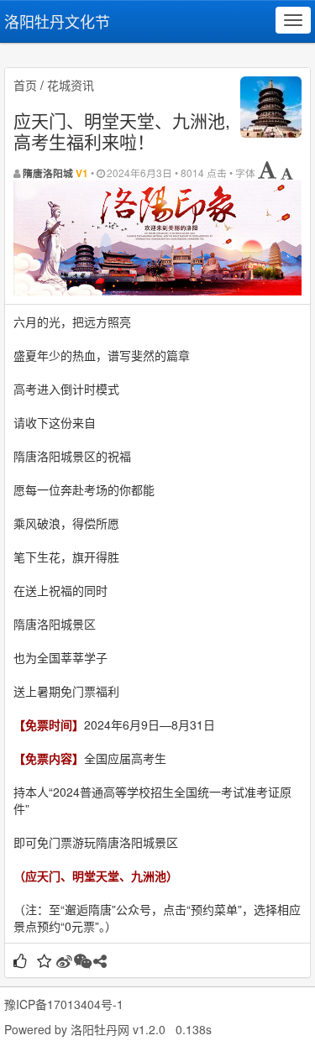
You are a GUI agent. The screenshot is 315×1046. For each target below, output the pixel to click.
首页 (25, 84)
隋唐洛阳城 (48, 173)
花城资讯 (70, 84)
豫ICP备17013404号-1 (63, 1004)
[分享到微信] (83, 962)
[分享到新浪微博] (64, 962)
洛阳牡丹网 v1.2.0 (118, 1029)
